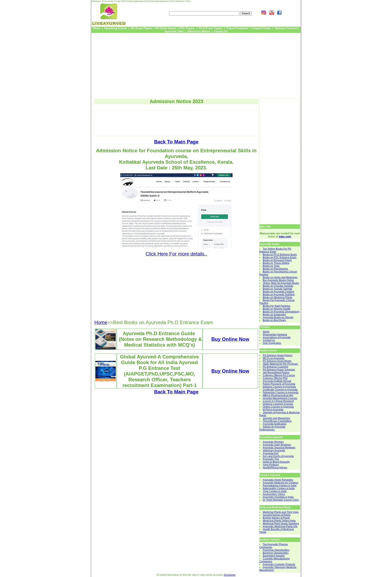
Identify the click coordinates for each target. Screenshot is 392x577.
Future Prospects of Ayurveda (279, 383)
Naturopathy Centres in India (279, 488)
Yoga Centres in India (275, 491)
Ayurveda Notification (274, 423)
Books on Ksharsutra (274, 314)
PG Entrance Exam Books (277, 361)
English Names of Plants (276, 517)
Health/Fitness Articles (275, 467)
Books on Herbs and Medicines (280, 277)
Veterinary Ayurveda (274, 450)
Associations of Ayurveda (277, 337)
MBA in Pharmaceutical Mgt (278, 395)
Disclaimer (230, 575)
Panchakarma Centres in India (279, 485)
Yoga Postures (271, 464)
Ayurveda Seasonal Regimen (279, 447)
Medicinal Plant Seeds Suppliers (281, 523)
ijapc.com (285, 236)
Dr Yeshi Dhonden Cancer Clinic (281, 499)
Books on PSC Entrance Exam (279, 257)
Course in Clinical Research (278, 401)
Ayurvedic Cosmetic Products (279, 564)
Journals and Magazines (276, 418)
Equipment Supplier (274, 555)
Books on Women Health (276, 308)
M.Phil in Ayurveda (273, 409)
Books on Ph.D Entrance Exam (280, 254)
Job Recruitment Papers (276, 372)
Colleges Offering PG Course (279, 375)
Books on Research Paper (277, 260)
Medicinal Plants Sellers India (279, 520)
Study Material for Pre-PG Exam (280, 363)
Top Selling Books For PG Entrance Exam (275, 250)
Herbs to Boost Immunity (276, 461)
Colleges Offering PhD (275, 378)
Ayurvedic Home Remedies (278, 479)
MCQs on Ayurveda (273, 358)
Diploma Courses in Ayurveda (279, 386)
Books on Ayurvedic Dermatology (281, 311)
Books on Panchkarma (275, 268)
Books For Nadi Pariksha (276, 306)
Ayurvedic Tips (271, 459)
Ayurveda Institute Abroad (277, 381)
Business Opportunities (275, 552)
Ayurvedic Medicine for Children (280, 482)
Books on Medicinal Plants (277, 297)
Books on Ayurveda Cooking (278, 291)
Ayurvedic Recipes (273, 441)
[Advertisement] (196, 64)
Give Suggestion (272, 343)
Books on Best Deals (274, 320)
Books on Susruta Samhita (277, 288)
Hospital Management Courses (280, 398)
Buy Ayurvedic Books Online (278, 280)
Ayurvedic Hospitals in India (278, 497)
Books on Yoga (271, 266)
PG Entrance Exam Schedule (279, 369)
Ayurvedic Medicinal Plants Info (280, 526)
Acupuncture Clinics (274, 494)
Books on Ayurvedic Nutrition (279, 294)
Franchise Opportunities (276, 550)
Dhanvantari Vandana (275, 334)
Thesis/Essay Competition (277, 421)
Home (266, 331)
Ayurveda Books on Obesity (278, 317)
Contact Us (269, 340)
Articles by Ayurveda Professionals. (272, 428)
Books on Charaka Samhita (278, 286)
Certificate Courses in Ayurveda (280, 389)
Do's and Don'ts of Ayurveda (278, 456)
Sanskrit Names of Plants (277, 515)
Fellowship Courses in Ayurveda (280, 392)
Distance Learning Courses (278, 403)
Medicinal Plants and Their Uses (281, 512)
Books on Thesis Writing (276, 263)
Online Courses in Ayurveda (278, 406)
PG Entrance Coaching (275, 366)
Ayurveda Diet (270, 453)
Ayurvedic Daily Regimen (277, 444)
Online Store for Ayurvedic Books (281, 283)
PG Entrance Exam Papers (277, 355)
